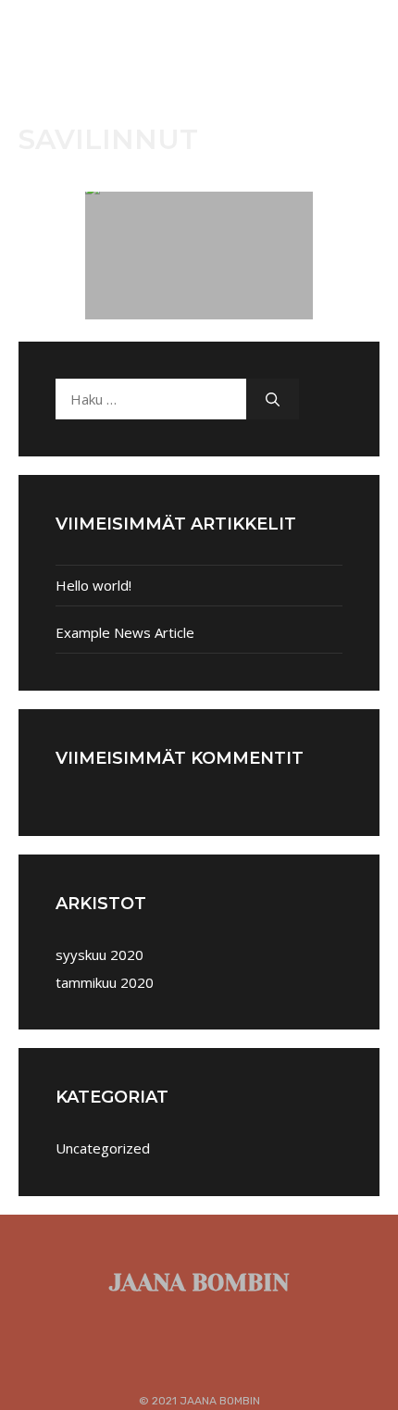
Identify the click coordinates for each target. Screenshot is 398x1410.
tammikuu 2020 (105, 982)
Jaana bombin (199, 1282)
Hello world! (93, 585)
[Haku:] (151, 399)
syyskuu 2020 (99, 954)
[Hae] (272, 399)
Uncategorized (103, 1148)
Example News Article (125, 632)
